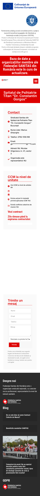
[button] (35, 81)
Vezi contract (15, 211)
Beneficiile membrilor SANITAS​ (17, 428)
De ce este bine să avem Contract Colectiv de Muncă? (18, 416)
